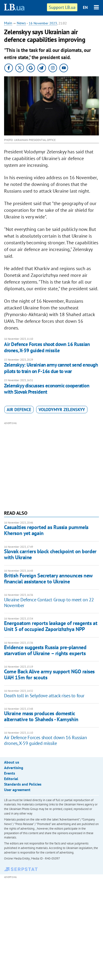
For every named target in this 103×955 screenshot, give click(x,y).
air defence (19, 409)
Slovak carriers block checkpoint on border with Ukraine (50, 554)
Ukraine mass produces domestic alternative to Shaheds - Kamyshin (41, 716)
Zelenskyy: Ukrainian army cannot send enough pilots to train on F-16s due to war (51, 368)
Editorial (11, 778)
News (21, 23)
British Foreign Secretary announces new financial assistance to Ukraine (48, 578)
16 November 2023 (43, 23)
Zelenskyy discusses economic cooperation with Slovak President (46, 388)
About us (11, 762)
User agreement (17, 789)
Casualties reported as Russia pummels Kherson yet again (46, 530)
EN (85, 7)
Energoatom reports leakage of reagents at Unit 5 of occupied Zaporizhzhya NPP (50, 626)
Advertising (13, 767)
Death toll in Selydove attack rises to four (44, 696)
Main (8, 23)
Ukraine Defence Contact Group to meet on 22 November (49, 603)
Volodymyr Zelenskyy (62, 409)
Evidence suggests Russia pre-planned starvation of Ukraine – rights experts (45, 650)
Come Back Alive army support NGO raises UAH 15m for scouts (49, 674)
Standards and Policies (22, 784)
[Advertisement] (51, 465)
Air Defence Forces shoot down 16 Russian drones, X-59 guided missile (47, 347)
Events (9, 773)
